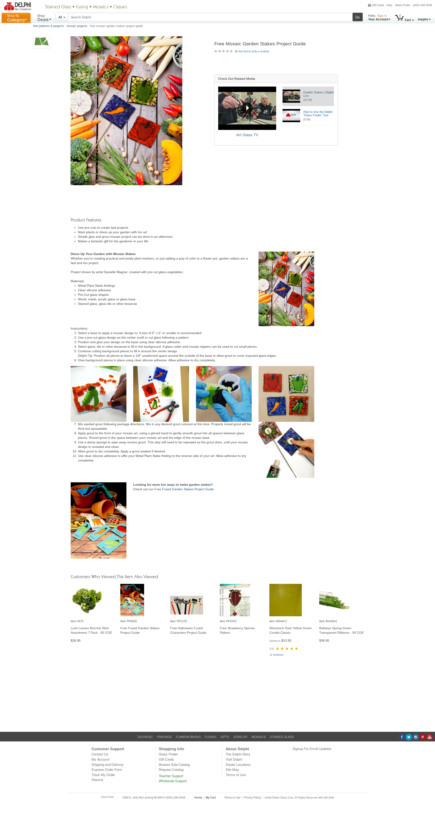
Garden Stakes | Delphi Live (318, 94)
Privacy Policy (252, 797)
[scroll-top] (428, 800)
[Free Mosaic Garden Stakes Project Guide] (41, 43)
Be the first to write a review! (252, 51)
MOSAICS (259, 737)
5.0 (272, 648)
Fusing (82, 7)
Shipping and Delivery (108, 764)
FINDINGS (164, 737)
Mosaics (101, 7)
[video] (247, 108)
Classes (120, 7)
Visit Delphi (234, 759)
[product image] (93, 600)
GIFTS (224, 737)
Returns (97, 779)
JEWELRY (240, 737)
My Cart (211, 797)
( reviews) (276, 654)
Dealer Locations (238, 764)
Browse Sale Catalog (174, 764)
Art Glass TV (247, 135)
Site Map (232, 769)
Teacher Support (171, 775)
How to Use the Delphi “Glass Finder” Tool (318, 113)
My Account (100, 759)
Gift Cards (378, 5)
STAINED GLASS (282, 737)
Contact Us (100, 754)
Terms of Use (236, 774)
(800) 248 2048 (422, 5)
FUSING (210, 737)
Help (389, 5)
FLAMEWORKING (188, 737)
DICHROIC (145, 737)
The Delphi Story (238, 754)
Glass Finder (403, 5)
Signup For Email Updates (312, 748)
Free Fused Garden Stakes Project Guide (184, 489)
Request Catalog (171, 769)
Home (198, 797)
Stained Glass (58, 7)
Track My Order (103, 774)
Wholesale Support (173, 780)
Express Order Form (107, 769)
